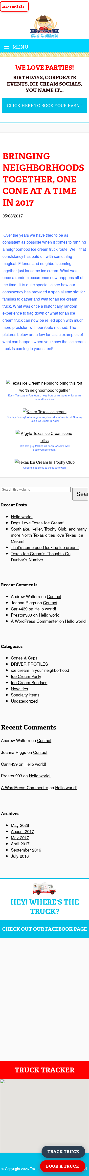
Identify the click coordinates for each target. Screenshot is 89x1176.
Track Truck (63, 1151)
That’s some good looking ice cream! (45, 547)
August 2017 (22, 831)
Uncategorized (24, 701)
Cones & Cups (24, 658)
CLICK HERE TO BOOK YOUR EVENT (44, 105)
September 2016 (26, 850)
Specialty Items (25, 695)
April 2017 (20, 843)
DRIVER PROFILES (29, 664)
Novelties (19, 688)
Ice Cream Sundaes (29, 682)
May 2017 (20, 837)
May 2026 (20, 825)
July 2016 (20, 856)
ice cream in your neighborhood (40, 670)
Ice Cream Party (26, 676)
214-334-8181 (13, 6)
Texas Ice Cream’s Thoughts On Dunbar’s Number (40, 556)
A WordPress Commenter (34, 621)
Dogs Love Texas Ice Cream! (38, 522)
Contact (54, 596)
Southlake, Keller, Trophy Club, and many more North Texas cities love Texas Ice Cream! (49, 535)
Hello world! (22, 516)
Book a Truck (62, 1166)
